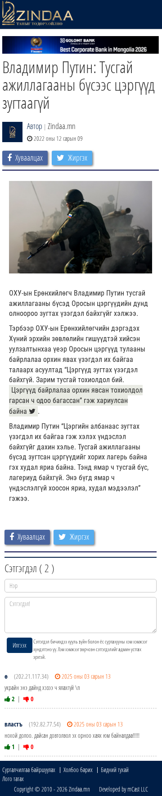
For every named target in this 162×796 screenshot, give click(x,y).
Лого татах (13, 778)
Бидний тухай (115, 769)
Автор (34, 125)
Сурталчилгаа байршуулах (28, 769)
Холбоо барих (78, 769)
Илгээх (20, 645)
